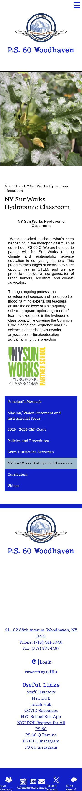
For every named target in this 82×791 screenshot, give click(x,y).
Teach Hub (41, 704)
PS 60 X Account (52, 787)
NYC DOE (41, 698)
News (33, 787)
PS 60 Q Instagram (41, 741)
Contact (42, 787)
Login (41, 662)
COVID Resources (41, 710)
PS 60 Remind (71, 787)
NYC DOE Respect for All (41, 722)
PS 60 (41, 728)
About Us (12, 186)
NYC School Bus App (41, 716)
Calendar (23, 787)
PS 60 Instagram (41, 747)
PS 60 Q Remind (41, 734)
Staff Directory (41, 692)
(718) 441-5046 (48, 642)
